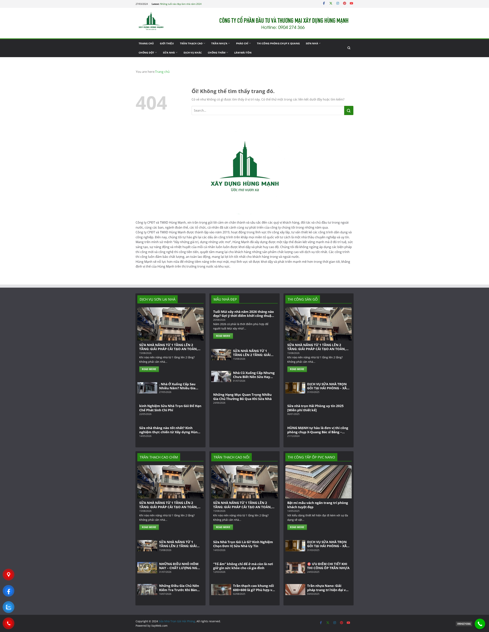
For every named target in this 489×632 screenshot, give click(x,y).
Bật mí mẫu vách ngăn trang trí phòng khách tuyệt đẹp (317, 505)
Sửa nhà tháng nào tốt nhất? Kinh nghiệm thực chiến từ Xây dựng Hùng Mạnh (169, 430)
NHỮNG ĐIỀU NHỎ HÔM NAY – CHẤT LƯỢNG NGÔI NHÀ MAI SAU (180, 566)
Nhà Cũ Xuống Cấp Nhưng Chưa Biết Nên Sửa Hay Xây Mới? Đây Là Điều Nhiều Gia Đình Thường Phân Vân (254, 375)
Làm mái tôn (243, 52)
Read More (149, 369)
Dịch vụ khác (193, 52)
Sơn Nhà (312, 43)
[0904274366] (480, 624)
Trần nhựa (219, 43)
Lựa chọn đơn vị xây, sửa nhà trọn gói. (180, 4)
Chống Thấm (217, 52)
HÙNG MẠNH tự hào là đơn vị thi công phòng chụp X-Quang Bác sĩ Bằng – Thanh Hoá (317, 430)
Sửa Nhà (169, 52)
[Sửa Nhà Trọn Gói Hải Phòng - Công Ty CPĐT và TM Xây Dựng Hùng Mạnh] (155, 23)
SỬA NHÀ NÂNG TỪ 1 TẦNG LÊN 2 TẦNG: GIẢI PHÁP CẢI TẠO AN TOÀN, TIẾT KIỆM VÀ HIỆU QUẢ (168, 347)
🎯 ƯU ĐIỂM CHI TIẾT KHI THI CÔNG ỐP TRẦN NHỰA (328, 566)
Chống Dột (146, 52)
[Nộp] (348, 110)
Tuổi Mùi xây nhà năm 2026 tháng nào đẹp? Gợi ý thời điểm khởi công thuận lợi (243, 314)
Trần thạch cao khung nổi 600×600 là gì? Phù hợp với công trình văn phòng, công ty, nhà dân (254, 588)
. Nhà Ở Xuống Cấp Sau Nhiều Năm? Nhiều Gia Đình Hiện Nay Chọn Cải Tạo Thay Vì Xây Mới (178, 386)
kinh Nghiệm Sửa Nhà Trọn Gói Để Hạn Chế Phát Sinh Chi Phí (170, 408)
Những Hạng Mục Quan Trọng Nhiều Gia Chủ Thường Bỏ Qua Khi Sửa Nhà (242, 397)
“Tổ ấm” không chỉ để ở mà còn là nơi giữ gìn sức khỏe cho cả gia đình (243, 566)
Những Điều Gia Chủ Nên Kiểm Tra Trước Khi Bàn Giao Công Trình (179, 588)
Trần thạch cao (191, 43)
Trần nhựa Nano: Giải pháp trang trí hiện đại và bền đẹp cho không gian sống (327, 588)
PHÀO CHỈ (242, 43)
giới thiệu (167, 43)
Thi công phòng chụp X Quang (278, 43)
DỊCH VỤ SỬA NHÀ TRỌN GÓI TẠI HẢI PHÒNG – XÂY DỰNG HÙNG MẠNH (328, 386)
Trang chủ (146, 43)
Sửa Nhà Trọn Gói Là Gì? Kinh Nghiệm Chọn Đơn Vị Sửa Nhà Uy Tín (243, 544)
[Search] (348, 48)
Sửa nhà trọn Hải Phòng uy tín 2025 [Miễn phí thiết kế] (315, 408)
